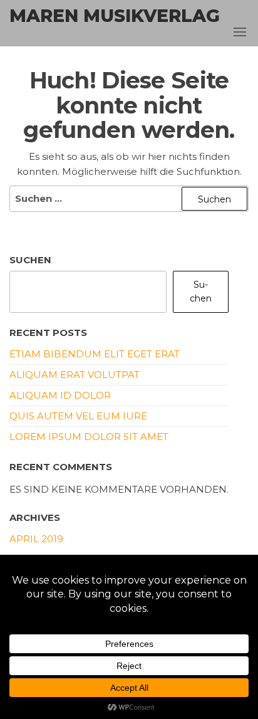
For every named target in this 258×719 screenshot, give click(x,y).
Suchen (30, 260)
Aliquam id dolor (60, 395)
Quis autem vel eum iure (78, 416)
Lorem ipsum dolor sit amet (88, 437)
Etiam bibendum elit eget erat (94, 354)
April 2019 (36, 539)
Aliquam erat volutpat (74, 374)
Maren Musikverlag (114, 15)
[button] (240, 31)
